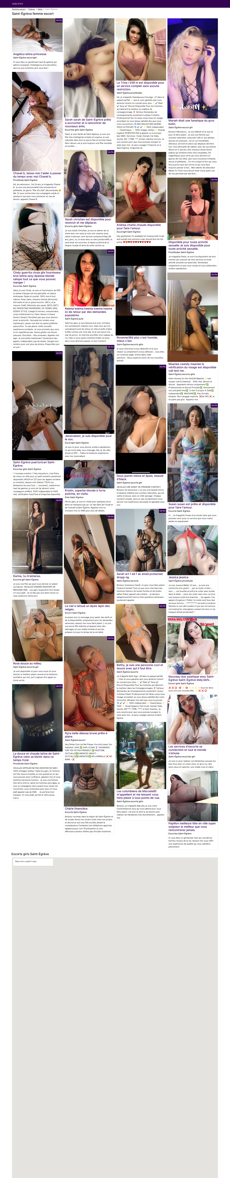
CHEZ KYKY (17, 4)
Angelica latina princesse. (30, 54)
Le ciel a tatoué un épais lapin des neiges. (87, 607)
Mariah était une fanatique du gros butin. (191, 122)
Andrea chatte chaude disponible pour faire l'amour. (139, 226)
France (31, 9)
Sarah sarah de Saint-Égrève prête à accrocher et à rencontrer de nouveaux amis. (88, 123)
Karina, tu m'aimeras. (27, 576)
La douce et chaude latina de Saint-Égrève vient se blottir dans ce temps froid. (36, 757)
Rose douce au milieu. (27, 663)
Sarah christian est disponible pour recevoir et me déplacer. (88, 221)
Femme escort (19, 9)
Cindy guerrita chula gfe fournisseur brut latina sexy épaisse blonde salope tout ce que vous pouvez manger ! (37, 277)
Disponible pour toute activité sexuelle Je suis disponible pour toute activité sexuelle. (189, 245)
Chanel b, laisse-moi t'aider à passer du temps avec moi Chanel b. (37, 175)
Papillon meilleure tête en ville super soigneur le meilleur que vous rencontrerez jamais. (192, 827)
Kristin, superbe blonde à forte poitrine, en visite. (85, 492)
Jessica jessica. (179, 577)
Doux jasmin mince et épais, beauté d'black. (140, 477)
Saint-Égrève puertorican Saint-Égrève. (34, 464)
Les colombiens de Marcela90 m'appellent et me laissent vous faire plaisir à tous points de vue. (138, 794)
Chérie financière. (76, 808)
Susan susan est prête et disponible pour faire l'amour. (192, 505)
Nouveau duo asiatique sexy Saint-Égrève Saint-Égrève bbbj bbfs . (192, 678)
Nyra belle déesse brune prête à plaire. (86, 735)
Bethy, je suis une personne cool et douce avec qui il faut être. (140, 666)
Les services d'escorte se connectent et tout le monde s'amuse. (187, 750)
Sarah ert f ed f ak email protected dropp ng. (140, 575)
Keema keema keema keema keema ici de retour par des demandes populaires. (88, 312)
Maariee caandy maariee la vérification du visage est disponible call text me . (192, 367)
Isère (40, 9)
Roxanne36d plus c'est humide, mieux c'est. (137, 339)
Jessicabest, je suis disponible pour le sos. (88, 437)
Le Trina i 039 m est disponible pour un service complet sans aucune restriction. (140, 86)
